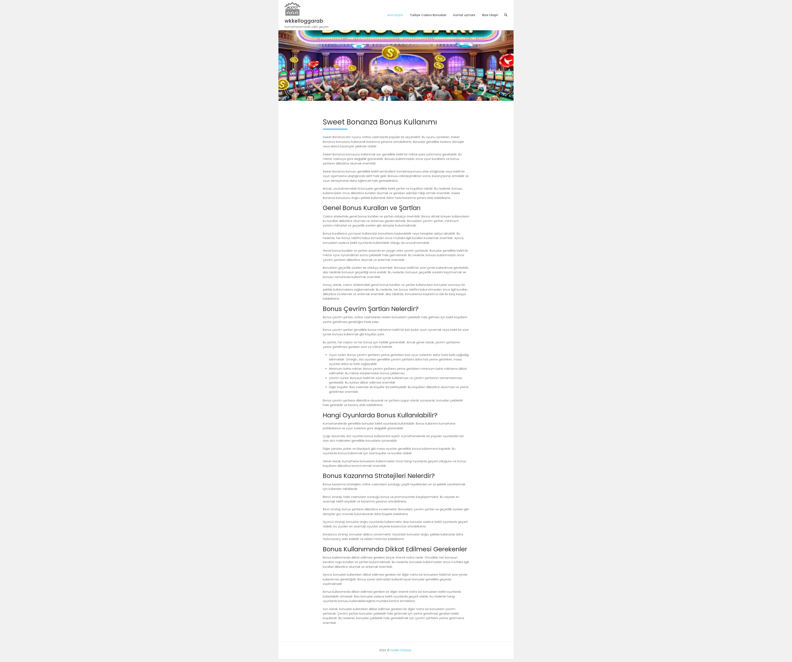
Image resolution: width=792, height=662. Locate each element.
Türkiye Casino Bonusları (428, 15)
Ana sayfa (395, 15)
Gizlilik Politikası (400, 650)
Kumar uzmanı (464, 15)
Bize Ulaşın (490, 15)
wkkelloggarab (304, 21)
